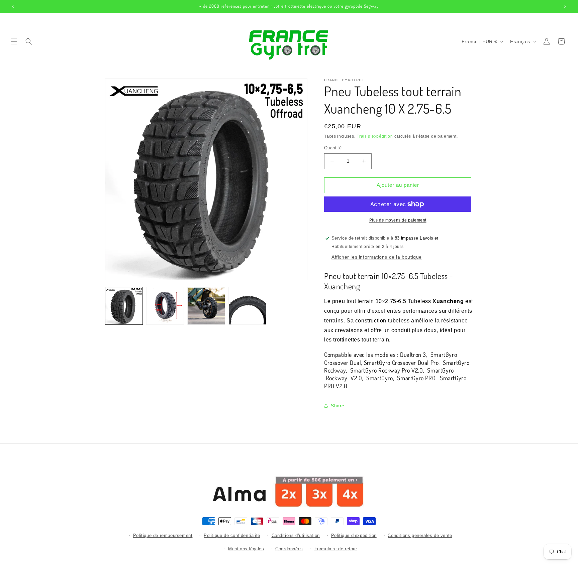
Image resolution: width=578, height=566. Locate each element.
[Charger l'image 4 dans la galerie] (247, 306)
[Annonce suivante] (565, 6)
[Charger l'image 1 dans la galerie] (124, 306)
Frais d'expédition (375, 136)
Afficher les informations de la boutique (376, 257)
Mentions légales (246, 549)
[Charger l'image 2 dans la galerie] (165, 306)
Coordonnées (289, 549)
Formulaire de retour (335, 549)
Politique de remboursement (163, 535)
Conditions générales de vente (420, 535)
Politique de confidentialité (232, 535)
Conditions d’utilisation (296, 535)
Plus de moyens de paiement (397, 220)
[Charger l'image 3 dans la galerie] (206, 306)
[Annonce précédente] (13, 6)
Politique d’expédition (354, 535)
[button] (14, 41)
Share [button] (338, 405)
